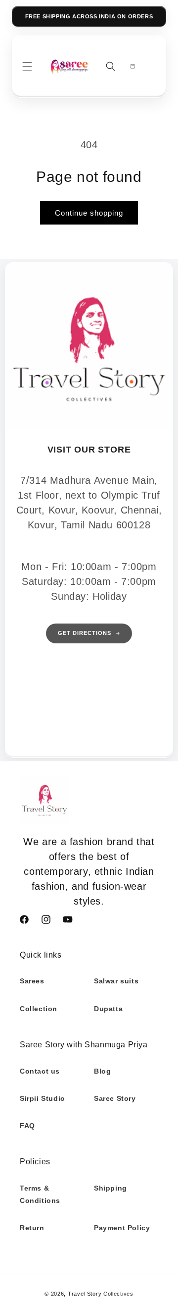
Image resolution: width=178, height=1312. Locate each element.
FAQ (27, 1126)
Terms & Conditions (40, 1194)
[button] (27, 66)
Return (32, 1228)
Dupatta (108, 1009)
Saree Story (115, 1098)
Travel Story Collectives (101, 1294)
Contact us (40, 1071)
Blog (102, 1071)
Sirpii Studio (42, 1098)
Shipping (110, 1188)
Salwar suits (116, 981)
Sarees (32, 981)
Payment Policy (122, 1228)
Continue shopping (89, 213)
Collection (38, 1009)
